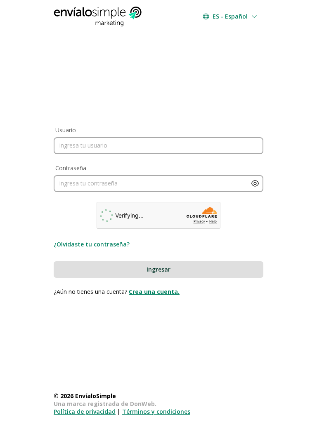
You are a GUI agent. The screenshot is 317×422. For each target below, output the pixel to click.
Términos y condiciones (156, 411)
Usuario (65, 130)
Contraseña (70, 168)
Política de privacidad (85, 411)
